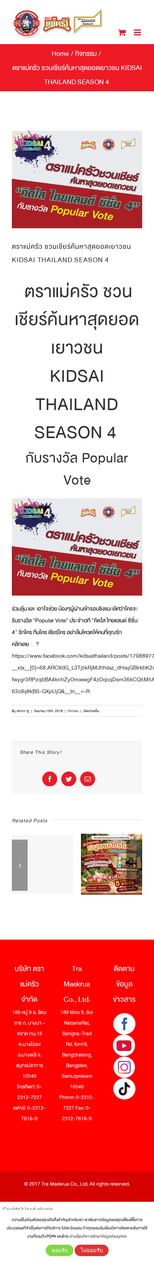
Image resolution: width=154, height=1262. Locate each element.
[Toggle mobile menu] (138, 32)
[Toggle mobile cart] (122, 32)
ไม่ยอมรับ (92, 1250)
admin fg (23, 711)
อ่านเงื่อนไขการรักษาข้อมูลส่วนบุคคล (98, 1236)
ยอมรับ (60, 1250)
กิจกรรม (73, 711)
